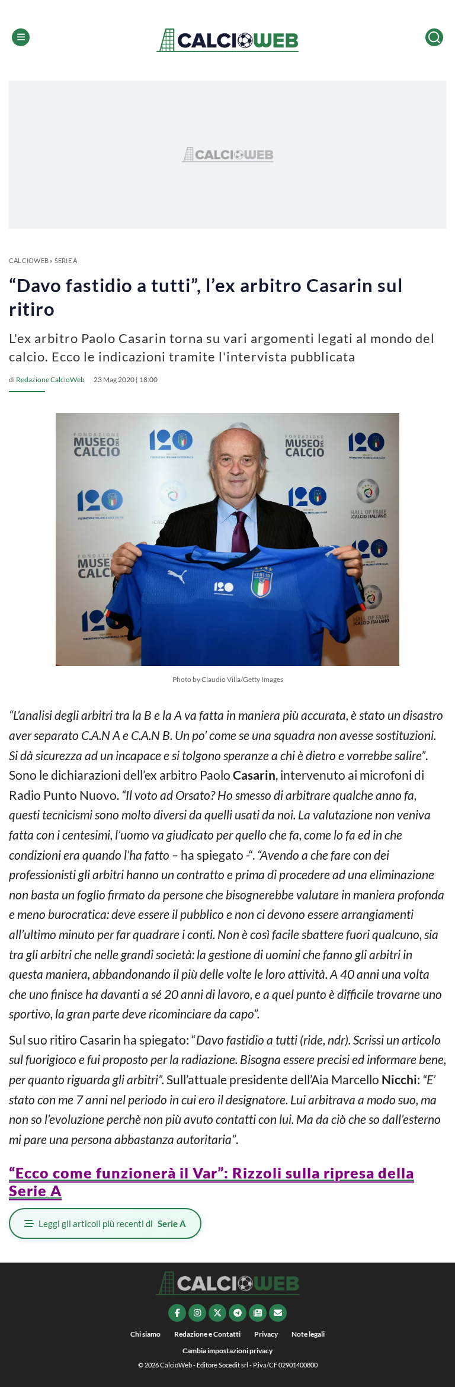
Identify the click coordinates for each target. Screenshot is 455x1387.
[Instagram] (197, 1313)
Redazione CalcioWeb (50, 379)
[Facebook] (177, 1313)
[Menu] (21, 37)
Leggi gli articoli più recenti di (112, 1223)
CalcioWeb (29, 260)
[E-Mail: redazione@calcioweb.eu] (278, 1313)
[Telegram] (237, 1313)
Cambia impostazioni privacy (227, 1350)
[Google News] (258, 1313)
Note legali (308, 1334)
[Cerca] (434, 37)
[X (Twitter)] (217, 1313)
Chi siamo (145, 1334)
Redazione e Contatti (207, 1334)
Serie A (66, 260)
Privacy (266, 1334)
